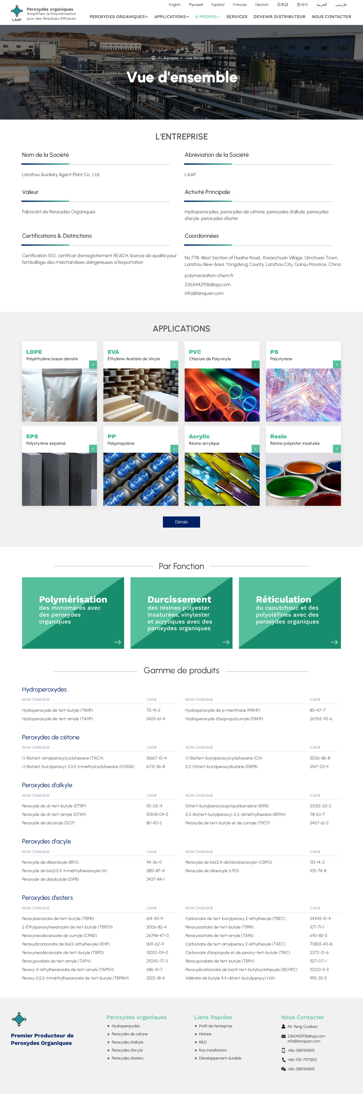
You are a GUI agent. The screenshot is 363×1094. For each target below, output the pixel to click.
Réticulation (287, 609)
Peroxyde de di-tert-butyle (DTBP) (54, 805)
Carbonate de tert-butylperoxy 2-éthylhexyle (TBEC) (235, 918)
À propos (171, 58)
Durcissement (179, 612)
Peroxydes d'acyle (46, 841)
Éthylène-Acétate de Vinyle (134, 354)
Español (218, 4)
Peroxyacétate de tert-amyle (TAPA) (219, 935)
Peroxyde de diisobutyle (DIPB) (50, 879)
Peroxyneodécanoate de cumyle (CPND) (59, 935)
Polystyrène (281, 354)
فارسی (341, 4)
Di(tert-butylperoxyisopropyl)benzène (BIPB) (227, 805)
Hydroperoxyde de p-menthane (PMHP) (222, 710)
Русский (196, 4)
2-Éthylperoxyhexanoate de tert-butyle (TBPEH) (67, 927)
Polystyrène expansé (46, 439)
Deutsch (262, 4)
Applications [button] (170, 16)
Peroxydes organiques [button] (117, 16)
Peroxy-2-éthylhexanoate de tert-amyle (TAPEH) (68, 969)
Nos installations (213, 1050)
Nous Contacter (302, 1017)
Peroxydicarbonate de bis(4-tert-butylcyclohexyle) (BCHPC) (241, 969)
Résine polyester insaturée (295, 439)
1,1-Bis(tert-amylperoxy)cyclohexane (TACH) (62, 758)
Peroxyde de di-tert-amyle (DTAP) (54, 814)
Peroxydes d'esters (47, 897)
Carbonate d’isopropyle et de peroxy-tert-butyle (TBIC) (237, 952)
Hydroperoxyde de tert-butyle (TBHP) (57, 710)
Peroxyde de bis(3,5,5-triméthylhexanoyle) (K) (64, 870)
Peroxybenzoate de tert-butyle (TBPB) (58, 918)
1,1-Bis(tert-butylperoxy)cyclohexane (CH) (223, 758)
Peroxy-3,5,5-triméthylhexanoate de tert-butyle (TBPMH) (75, 978)
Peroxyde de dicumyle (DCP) (48, 822)
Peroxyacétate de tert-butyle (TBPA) (219, 927)
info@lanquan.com (304, 1041)
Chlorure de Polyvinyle (210, 354)
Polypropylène (121, 439)
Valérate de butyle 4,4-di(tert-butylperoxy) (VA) (230, 978)
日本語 (282, 4)
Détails (181, 521)
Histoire (205, 1034)
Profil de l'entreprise (215, 1026)
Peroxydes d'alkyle (47, 785)
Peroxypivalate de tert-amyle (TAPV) (56, 961)
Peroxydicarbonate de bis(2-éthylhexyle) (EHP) (65, 944)
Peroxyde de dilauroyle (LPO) (212, 870)
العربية (321, 4)
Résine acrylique (204, 439)
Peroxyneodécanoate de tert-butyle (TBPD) (63, 952)
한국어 (302, 4)
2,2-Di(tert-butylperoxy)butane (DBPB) (221, 766)
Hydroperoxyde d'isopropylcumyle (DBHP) (224, 718)
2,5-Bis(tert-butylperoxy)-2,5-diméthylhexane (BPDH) (235, 814)
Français (240, 4)
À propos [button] (206, 16)
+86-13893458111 (301, 1050)
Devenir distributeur (280, 16)
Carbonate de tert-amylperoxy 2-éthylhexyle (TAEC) (235, 944)
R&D (203, 1042)
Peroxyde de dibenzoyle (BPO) (50, 862)
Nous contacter (331, 16)
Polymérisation (73, 609)
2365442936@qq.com (306, 1036)
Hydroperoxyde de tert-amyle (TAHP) (57, 718)
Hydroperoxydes (44, 689)
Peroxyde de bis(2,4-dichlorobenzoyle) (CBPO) (228, 862)
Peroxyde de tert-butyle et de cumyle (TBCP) (227, 822)
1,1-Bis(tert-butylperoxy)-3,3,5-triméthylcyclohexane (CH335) (78, 766)
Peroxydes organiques (137, 1017)
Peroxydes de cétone (50, 737)
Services (236, 16)
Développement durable (220, 1058)
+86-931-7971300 (302, 1059)
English (175, 4)
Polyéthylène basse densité (52, 354)
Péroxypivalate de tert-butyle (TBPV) (219, 961)
